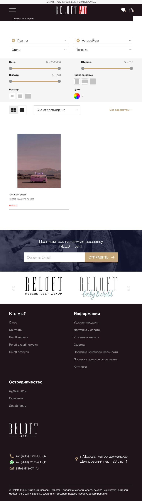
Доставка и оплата (87, 329)
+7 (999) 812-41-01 (31, 462)
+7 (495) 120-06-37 (31, 456)
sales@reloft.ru (27, 468)
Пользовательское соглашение (96, 359)
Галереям (16, 398)
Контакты (15, 329)
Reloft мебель (18, 337)
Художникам (17, 390)
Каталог (29, 18)
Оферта (79, 344)
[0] (131, 10)
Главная (17, 18)
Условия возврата (86, 337)
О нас (13, 322)
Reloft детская (19, 352)
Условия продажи (86, 322)
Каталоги (80, 366)
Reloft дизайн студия (23, 344)
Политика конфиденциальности (96, 352)
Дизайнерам (17, 405)
